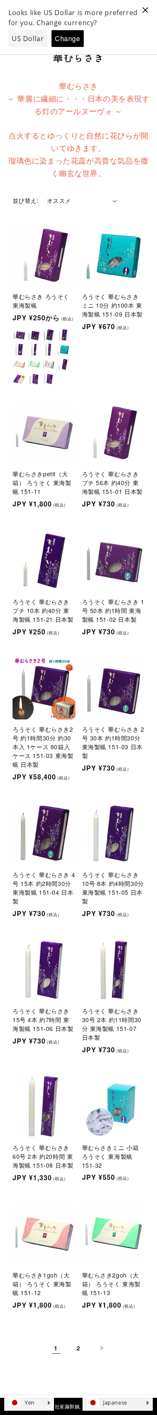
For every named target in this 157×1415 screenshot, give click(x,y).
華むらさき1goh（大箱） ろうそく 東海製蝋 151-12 (42, 1284)
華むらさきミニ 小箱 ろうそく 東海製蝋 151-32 (110, 1156)
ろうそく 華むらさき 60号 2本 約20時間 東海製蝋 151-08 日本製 (43, 1156)
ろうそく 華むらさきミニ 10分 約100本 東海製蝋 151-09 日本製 (112, 305)
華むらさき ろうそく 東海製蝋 (41, 300)
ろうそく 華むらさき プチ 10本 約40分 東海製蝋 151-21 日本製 (43, 610)
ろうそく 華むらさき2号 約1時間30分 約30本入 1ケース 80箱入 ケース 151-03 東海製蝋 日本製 (43, 747)
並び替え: (26, 200)
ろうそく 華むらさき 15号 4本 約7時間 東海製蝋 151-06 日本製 (43, 1020)
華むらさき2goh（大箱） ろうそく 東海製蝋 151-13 (111, 1284)
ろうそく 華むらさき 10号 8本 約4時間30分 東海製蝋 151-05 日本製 (113, 887)
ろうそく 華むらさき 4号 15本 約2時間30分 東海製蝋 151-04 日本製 (44, 887)
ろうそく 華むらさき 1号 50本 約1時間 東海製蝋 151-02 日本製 (113, 610)
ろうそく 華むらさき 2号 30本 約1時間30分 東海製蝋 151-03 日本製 (113, 742)
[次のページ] (101, 1348)
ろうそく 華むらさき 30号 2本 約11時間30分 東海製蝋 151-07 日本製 (112, 1024)
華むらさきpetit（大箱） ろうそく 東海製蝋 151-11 (42, 483)
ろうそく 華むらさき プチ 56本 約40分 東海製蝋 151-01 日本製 (112, 483)
